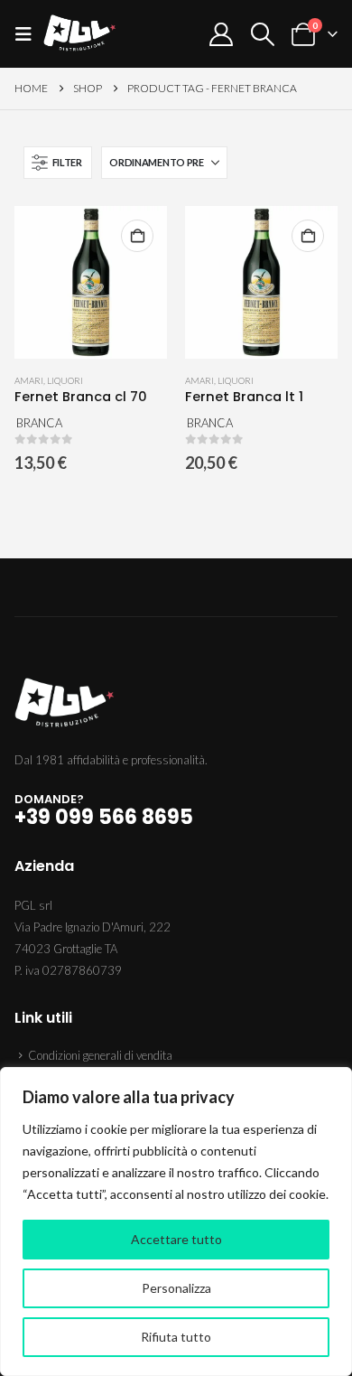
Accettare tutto (176, 1239)
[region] (176, 1221)
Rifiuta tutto (176, 1336)
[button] (28, 34)
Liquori (65, 380)
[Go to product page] (90, 282)
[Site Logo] (79, 33)
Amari (28, 380)
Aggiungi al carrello (137, 236)
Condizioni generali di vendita (100, 1055)
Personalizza (176, 1288)
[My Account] (222, 34)
